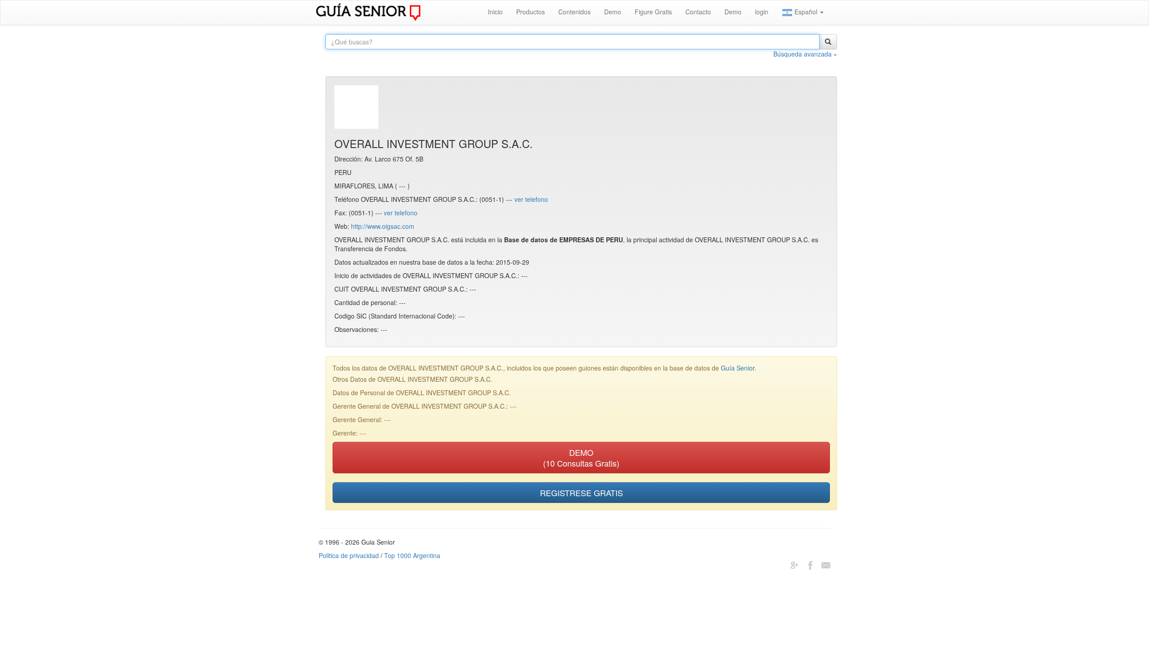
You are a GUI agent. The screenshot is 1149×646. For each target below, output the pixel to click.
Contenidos (574, 11)
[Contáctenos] (825, 564)
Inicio (495, 11)
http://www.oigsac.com (382, 226)
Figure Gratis (653, 11)
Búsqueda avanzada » (805, 53)
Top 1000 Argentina (412, 555)
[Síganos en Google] (794, 564)
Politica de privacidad (349, 555)
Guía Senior (737, 367)
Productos (530, 11)
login (761, 11)
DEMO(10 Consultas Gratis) (581, 457)
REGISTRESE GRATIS (581, 492)
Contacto (698, 11)
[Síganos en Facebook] (810, 564)
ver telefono (531, 199)
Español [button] (806, 11)
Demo (612, 11)
